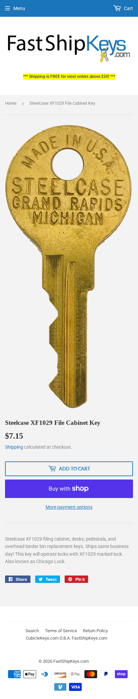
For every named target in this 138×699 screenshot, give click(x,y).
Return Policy (95, 630)
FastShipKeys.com (71, 661)
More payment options (69, 507)
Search (32, 630)
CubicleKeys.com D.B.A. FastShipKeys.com (66, 638)
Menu (19, 8)
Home (10, 103)
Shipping (14, 447)
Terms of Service (61, 630)
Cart (128, 8)
